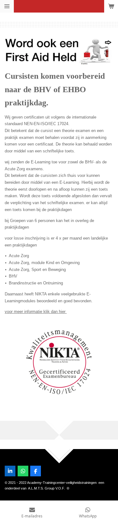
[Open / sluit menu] (7, 6)
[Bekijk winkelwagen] (111, 6)
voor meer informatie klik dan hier (36, 311)
